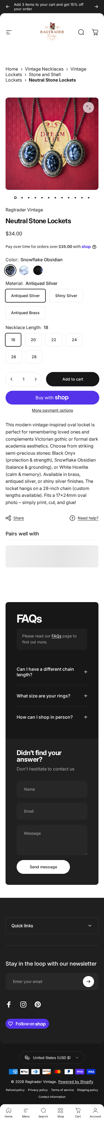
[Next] (96, 6)
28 (34, 356)
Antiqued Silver (25, 295)
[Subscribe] (88, 981)
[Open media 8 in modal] (88, 107)
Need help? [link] (88, 518)
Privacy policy (38, 1090)
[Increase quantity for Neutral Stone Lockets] (35, 379)
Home (12, 69)
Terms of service (62, 1090)
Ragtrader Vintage (24, 209)
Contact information (52, 1097)
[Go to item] (15, 197)
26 (13, 356)
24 (74, 339)
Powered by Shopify (75, 1081)
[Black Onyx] (38, 270)
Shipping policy (87, 1090)
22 (53, 339)
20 (33, 339)
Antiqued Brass (25, 312)
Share (18, 518)
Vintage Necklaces (44, 69)
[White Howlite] (24, 270)
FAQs (56, 636)
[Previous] (8, 6)
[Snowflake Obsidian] (10, 270)
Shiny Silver (66, 295)
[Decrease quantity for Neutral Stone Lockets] (11, 379)
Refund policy (15, 1090)
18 (13, 339)
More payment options (52, 410)
